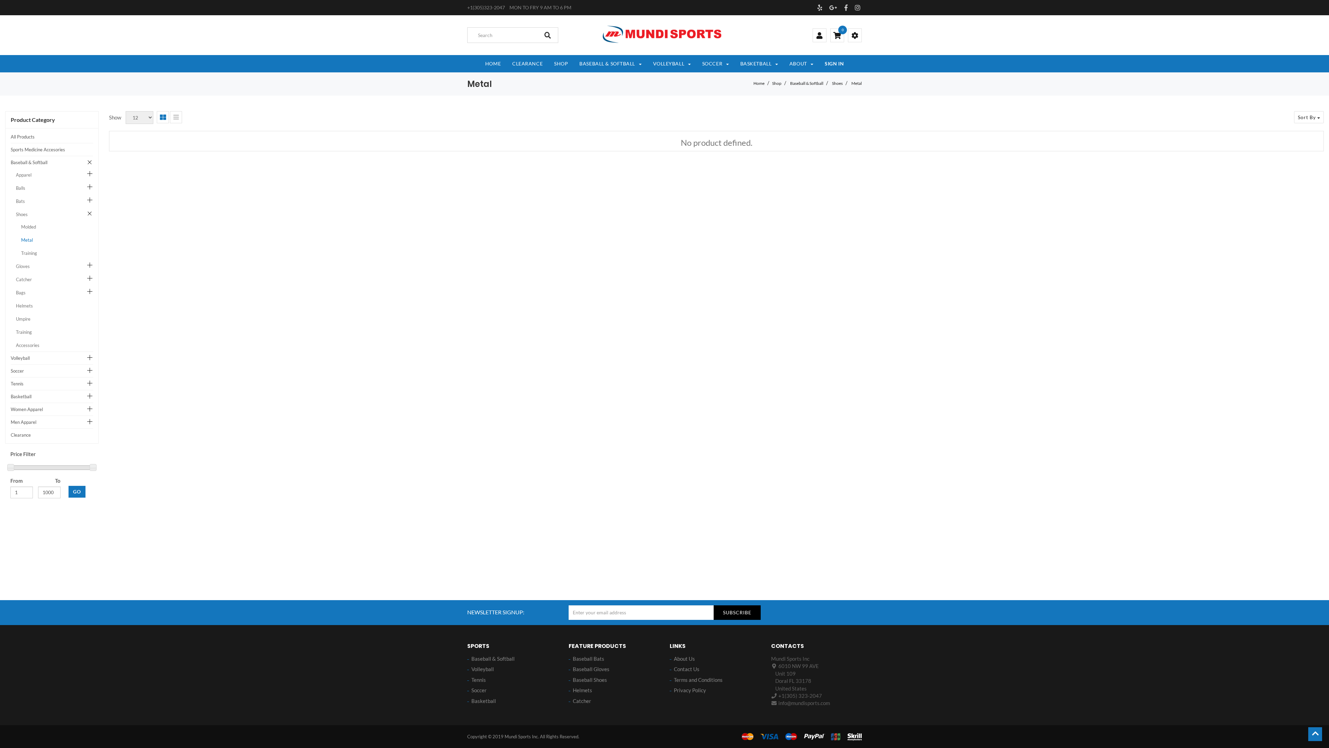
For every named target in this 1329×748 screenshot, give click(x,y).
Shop (776, 83)
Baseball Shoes (590, 680)
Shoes (837, 83)
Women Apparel (27, 409)
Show (115, 117)
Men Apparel (23, 422)
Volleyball (20, 358)
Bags (21, 292)
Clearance (21, 435)
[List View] (176, 117)
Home (759, 83)
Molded (28, 227)
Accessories (27, 345)
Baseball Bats (588, 659)
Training (29, 253)
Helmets (24, 306)
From (16, 481)
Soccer (17, 371)
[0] (837, 36)
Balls (20, 188)
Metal (856, 83)
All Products (23, 137)
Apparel (23, 175)
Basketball (21, 396)
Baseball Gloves (591, 669)
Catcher (24, 279)
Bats (20, 201)
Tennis (17, 383)
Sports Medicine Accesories (38, 149)
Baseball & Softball (806, 83)
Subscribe (737, 612)
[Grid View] (163, 117)
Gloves (23, 266)
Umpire (23, 319)
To (58, 481)
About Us (684, 659)
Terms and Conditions (698, 680)
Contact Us (686, 669)
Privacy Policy (690, 690)
